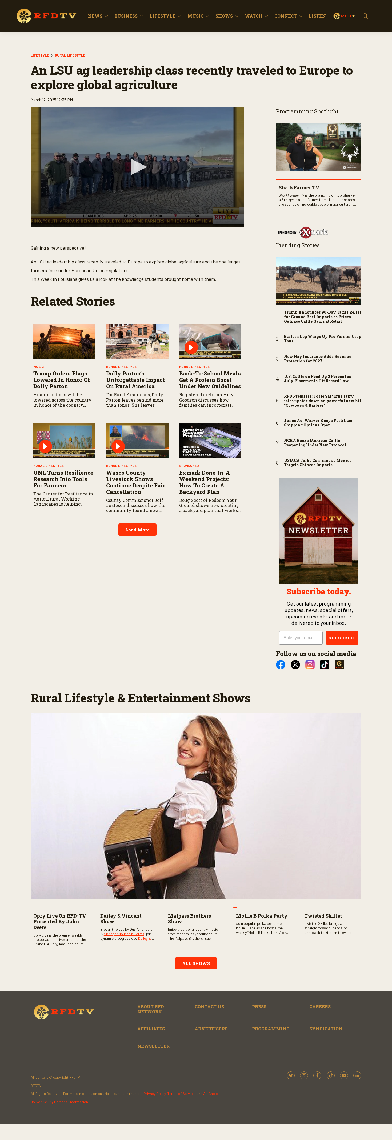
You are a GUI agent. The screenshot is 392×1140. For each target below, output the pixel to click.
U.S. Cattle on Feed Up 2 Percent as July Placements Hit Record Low (317, 378)
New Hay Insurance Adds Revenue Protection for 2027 (317, 358)
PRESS (259, 1006)
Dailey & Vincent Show (121, 919)
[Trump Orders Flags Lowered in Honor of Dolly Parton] (64, 341)
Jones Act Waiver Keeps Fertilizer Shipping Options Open (318, 422)
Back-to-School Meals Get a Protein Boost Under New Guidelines (210, 380)
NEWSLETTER (153, 1046)
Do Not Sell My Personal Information (59, 1101)
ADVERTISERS (211, 1028)
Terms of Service (180, 1093)
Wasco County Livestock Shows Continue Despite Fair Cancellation (135, 482)
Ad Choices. (212, 1093)
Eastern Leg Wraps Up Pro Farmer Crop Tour (322, 338)
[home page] (46, 16)
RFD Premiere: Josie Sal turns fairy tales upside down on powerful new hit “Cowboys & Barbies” (322, 400)
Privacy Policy (154, 1093)
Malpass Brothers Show (189, 919)
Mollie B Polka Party (261, 916)
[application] (137, 167)
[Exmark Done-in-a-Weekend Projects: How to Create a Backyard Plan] (210, 440)
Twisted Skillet (323, 916)
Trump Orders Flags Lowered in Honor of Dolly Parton (61, 380)
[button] (137, 167)
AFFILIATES (151, 1028)
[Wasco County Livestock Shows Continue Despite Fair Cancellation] (137, 440)
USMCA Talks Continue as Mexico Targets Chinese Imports (318, 462)
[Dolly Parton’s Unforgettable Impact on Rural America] (137, 341)
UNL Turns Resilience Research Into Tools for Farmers (63, 479)
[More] (106, 16)
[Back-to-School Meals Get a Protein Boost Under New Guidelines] (210, 341)
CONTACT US (209, 1006)
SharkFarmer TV (299, 187)
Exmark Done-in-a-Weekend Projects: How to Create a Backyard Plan (205, 482)
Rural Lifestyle (70, 55)
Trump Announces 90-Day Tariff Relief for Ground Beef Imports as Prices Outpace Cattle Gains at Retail (322, 316)
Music (195, 16)
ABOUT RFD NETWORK (150, 1009)
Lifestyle (162, 16)
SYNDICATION (325, 1028)
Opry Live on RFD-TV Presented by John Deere (59, 921)
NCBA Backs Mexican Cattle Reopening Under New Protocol (315, 442)
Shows (224, 16)
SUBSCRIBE (342, 637)
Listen (317, 16)
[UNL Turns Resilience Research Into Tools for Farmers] (64, 440)
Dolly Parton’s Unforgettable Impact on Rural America (135, 380)
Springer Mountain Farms (124, 933)
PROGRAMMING (271, 1028)
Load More (137, 530)
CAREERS (320, 1006)
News (95, 16)
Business (126, 16)
